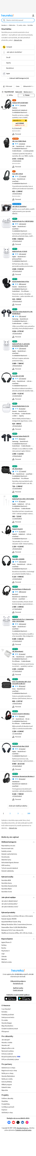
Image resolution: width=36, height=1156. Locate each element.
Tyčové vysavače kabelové (9, 868)
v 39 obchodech (17, 456)
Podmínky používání (8, 1015)
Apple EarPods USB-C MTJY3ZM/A (23, 499)
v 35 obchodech (17, 488)
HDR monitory (5, 865)
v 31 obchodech (17, 766)
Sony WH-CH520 (17, 174)
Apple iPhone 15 (6, 942)
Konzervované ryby (7, 848)
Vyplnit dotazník (18, 990)
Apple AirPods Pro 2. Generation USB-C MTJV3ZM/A (23, 620)
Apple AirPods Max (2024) (20, 746)
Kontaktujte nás (18, 984)
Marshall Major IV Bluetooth (21, 589)
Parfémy (3, 945)
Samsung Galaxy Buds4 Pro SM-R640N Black (22, 313)
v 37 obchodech (17, 671)
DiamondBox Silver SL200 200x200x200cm (14, 927)
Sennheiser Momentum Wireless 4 (23, 776)
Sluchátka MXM (6, 880)
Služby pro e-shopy (7, 1073)
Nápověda (5, 1090)
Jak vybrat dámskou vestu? (9, 907)
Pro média (5, 1020)
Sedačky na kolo (6, 851)
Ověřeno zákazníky (7, 1098)
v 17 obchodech (17, 609)
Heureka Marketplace (8, 1076)
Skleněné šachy (6, 860)
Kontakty (4, 1012)
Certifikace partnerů (8, 1107)
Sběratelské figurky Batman (10, 862)
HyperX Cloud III (17, 529)
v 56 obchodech (17, 194)
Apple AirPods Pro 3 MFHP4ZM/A (23, 221)
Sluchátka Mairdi (6, 889)
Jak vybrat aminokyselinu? (9, 904)
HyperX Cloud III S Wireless (21, 714)
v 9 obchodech (16, 161)
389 (28, 813)
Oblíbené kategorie (8, 842)
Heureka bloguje (7, 1023)
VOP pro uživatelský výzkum (10, 1059)
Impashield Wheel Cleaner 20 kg (11, 922)
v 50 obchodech (17, 241)
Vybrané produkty (8, 912)
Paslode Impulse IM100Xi (8, 919)
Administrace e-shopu (8, 1068)
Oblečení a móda (6, 962)
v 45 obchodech (17, 271)
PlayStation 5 (5, 951)
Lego (3, 954)
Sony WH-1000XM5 (18, 559)
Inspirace (4, 1110)
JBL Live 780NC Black (19, 141)
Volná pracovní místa (8, 1017)
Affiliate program (7, 1085)
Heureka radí (5, 1045)
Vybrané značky (7, 877)
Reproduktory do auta (8, 846)
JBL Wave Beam (17, 469)
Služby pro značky (7, 1079)
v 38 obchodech (17, 703)
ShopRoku (5, 1101)
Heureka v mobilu (7, 1043)
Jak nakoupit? (6, 1040)
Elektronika (12, 25)
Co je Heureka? (6, 1009)
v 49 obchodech (17, 301)
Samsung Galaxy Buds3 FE (20, 436)
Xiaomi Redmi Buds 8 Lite (20, 406)
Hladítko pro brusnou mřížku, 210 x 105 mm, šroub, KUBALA (17, 933)
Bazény (3, 948)
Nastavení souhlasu (8, 1051)
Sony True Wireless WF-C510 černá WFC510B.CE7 (21, 683)
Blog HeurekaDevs (7, 1026)
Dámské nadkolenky (7, 871)
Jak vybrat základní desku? (9, 901)
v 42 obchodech (17, 333)
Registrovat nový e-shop (9, 1071)
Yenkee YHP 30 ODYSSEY (20, 103)
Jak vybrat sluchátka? (19, 207)
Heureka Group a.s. (22, 1128)
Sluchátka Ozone (6, 892)
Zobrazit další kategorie (17, 78)
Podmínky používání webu (23, 1130)
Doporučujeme (7, 939)
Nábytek (4, 959)
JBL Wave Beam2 (17, 651)
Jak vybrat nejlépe (8, 897)
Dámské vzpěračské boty (9, 854)
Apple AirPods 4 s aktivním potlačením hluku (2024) (21, 345)
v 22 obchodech (17, 796)
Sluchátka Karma (6, 883)
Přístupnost (5, 1032)
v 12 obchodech (17, 519)
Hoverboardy (5, 857)
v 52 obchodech (17, 396)
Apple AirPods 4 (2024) (19, 251)
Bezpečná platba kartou (9, 1057)
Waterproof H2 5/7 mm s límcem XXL (12, 930)
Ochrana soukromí (7, 1054)
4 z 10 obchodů (16, 128)
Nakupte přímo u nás (8, 1048)
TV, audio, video (21, 25)
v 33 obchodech (17, 579)
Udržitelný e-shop (7, 1113)
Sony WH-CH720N (18, 376)
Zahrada (3, 956)
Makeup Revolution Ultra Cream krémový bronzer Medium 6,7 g (17, 925)
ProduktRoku (6, 1104)
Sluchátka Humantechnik (9, 886)
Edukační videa (6, 1087)
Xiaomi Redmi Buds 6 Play (20, 282)
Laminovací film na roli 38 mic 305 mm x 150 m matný (17, 916)
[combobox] (17, 20)
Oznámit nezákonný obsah (10, 1029)
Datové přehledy (7, 1082)
